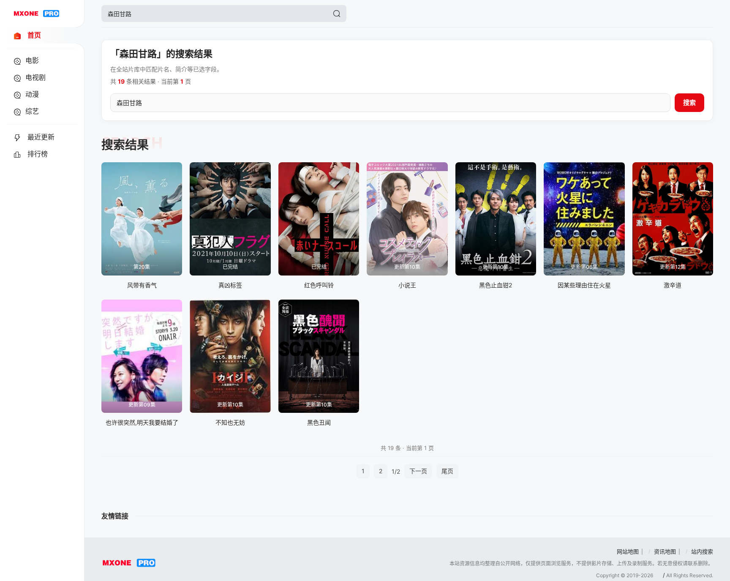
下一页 (418, 471)
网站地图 (628, 551)
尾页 (447, 471)
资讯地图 (665, 551)
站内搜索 (702, 551)
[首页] (36, 13)
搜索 (689, 102)
